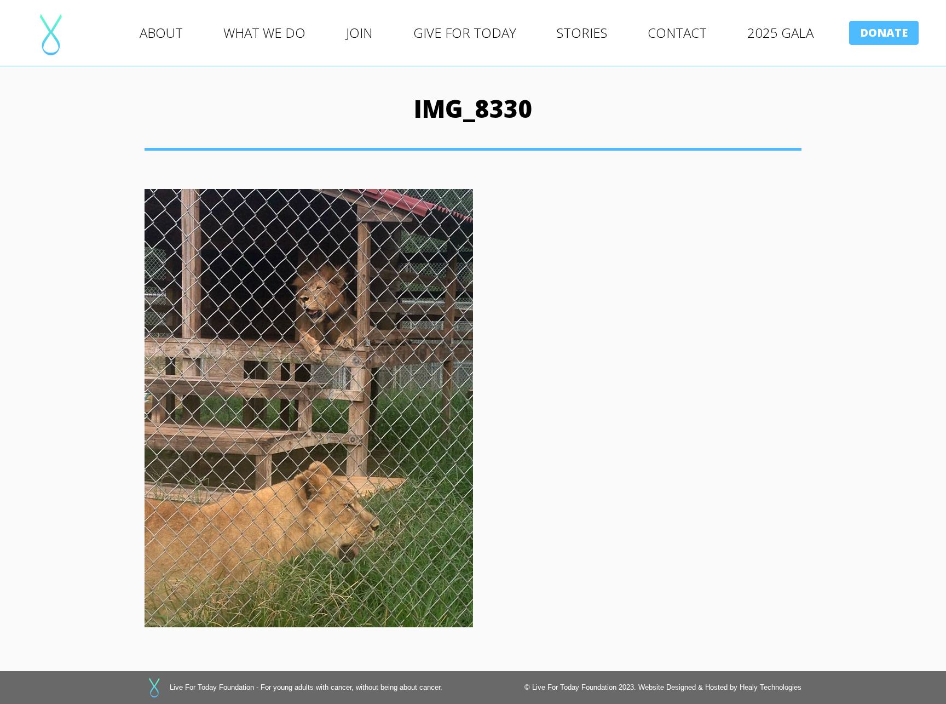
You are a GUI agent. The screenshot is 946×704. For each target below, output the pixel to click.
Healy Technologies (770, 687)
